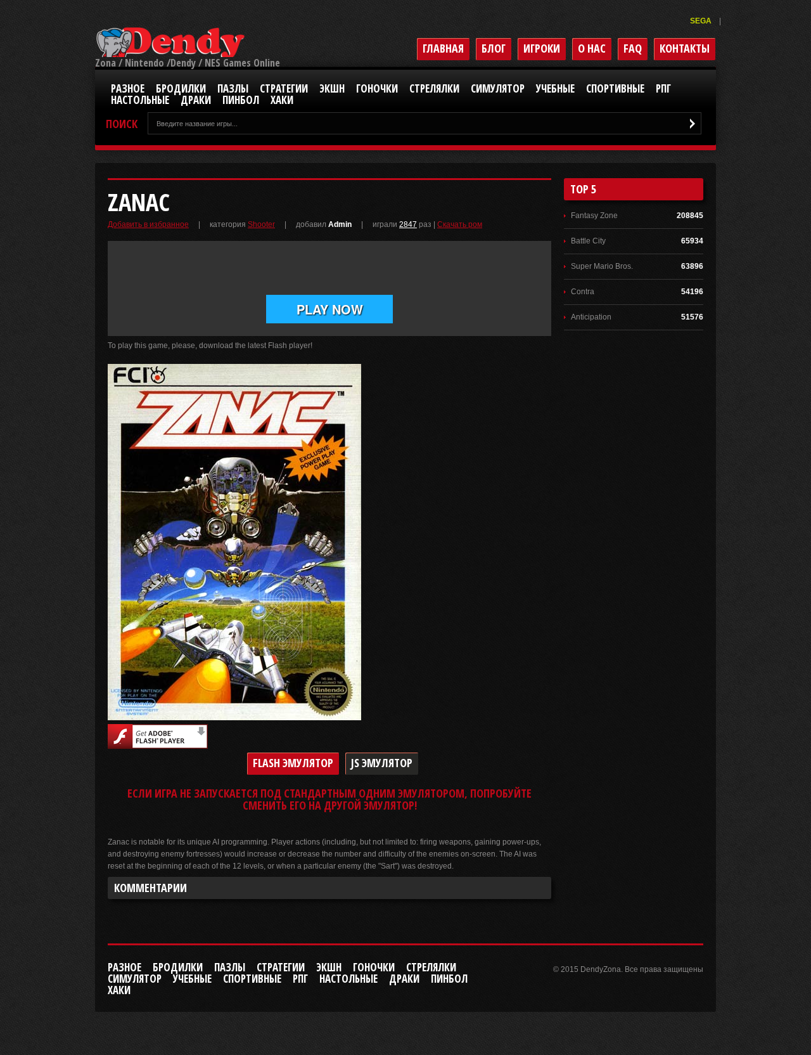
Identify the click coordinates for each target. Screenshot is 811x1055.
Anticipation (591, 317)
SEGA (701, 20)
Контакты (685, 48)
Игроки (541, 48)
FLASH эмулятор (293, 762)
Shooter (261, 224)
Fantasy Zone (594, 215)
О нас (592, 48)
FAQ (632, 48)
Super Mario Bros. (602, 266)
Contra (582, 291)
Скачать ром (459, 224)
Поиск (121, 124)
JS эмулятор (381, 762)
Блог (494, 48)
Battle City (588, 240)
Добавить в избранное (148, 224)
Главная (443, 48)
